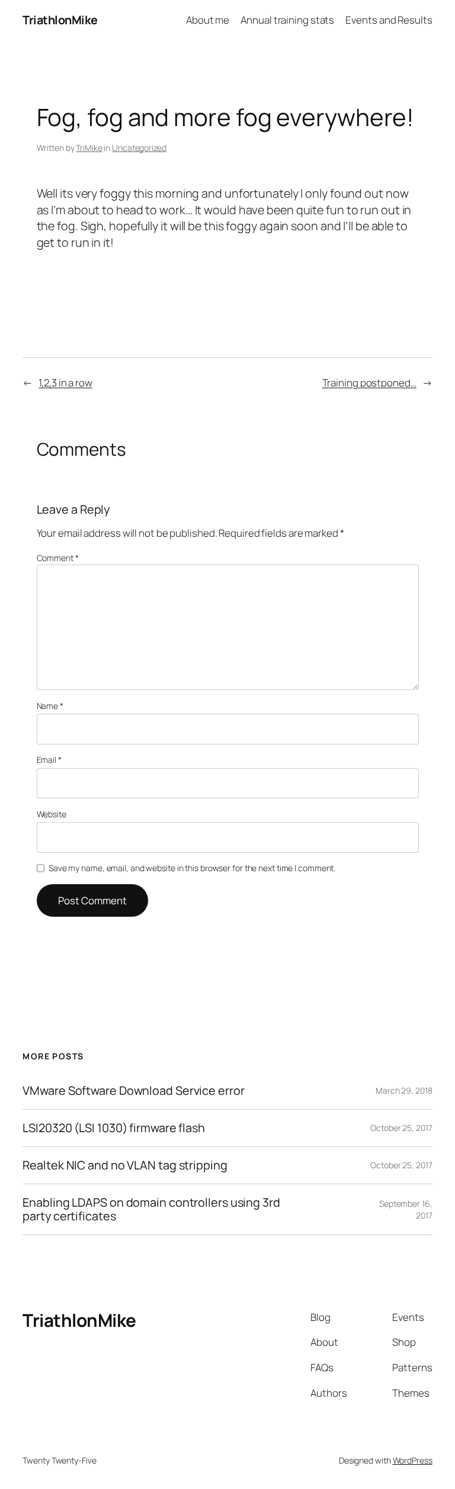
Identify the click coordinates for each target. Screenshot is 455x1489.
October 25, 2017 (401, 1127)
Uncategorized (139, 147)
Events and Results (388, 20)
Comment (58, 557)
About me (207, 20)
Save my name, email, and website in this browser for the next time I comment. (192, 868)
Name (50, 705)
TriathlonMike (60, 20)
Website (51, 814)
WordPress (412, 1460)
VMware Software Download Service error (133, 1090)
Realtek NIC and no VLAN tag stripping (125, 1165)
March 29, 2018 (404, 1090)
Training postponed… (369, 382)
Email (49, 759)
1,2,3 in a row (65, 382)
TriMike (89, 147)
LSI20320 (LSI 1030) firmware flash (114, 1128)
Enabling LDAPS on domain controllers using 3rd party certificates (151, 1209)
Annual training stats (287, 20)
